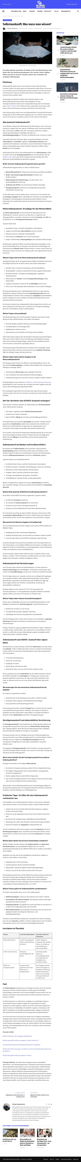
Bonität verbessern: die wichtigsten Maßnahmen (17, 1036)
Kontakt (57, 1159)
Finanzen (32, 11)
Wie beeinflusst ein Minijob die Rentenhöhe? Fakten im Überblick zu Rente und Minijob (27, 1142)
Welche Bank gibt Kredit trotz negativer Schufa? (17, 1055)
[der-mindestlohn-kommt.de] (40, 4)
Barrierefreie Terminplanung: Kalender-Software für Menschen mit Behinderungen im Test (69, 97)
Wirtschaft (47, 11)
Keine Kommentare (48, 28)
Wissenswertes (65, 11)
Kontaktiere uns (72, 4)
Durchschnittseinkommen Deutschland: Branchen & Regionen (21, 1045)
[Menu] (3, 11)
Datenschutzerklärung (66, 1159)
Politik (56, 11)
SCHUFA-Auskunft (8, 157)
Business (40, 11)
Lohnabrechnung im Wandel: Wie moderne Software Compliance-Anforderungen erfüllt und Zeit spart (68, 50)
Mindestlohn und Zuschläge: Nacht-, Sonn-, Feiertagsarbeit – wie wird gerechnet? (44, 1142)
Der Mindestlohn (16, 11)
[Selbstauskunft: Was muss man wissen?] (27, 48)
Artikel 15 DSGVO (11, 106)
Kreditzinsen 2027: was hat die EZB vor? (9, 1140)
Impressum (75, 1159)
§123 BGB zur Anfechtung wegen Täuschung (37, 382)
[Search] (78, 11)
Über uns (52, 1159)
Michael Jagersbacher (12, 28)
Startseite (5, 16)
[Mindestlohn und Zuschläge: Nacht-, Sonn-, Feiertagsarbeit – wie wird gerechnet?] (44, 1133)
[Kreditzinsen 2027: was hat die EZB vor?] (10, 1133)
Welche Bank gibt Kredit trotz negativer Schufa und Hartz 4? (21, 1040)
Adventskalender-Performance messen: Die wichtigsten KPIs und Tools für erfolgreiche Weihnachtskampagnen (69, 73)
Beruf (24, 11)
